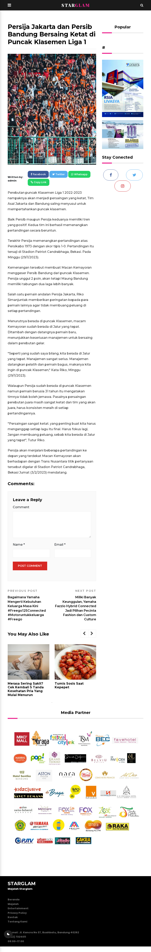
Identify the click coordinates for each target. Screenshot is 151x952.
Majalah (13, 904)
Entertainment (18, 908)
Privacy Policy (17, 913)
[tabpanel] (28, 672)
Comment (21, 507)
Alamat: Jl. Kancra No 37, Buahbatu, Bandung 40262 (43, 932)
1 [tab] (52, 702)
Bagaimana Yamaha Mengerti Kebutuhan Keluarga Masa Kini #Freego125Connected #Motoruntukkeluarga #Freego (27, 605)
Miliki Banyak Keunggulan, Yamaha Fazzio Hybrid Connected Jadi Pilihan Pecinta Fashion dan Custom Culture (75, 605)
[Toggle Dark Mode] (8, 934)
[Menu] (9, 5)
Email (59, 544)
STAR (76, 5)
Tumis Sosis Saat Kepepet (69, 685)
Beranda (13, 899)
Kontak (13, 917)
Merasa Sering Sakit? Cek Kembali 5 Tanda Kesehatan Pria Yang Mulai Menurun (26, 689)
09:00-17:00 (16, 941)
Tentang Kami (17, 921)
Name (19, 544)
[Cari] (141, 5)
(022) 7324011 (17, 936)
